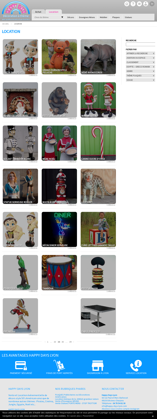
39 (70, 341)
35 (63, 341)
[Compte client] (145, 4)
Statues (128, 17)
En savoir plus (74, 416)
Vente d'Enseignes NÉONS (67, 401)
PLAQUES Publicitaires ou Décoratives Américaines (72, 395)
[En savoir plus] (133, 4)
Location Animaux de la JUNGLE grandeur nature (77, 399)
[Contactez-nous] (139, 4)
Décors (70, 17)
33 (55, 341)
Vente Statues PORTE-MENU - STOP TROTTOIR (76, 403)
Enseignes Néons (87, 17)
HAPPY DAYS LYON (16, 409)
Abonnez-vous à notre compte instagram (120, 408)
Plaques (116, 17)
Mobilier (103, 17)
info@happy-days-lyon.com (114, 406)
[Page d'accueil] (126, 4)
